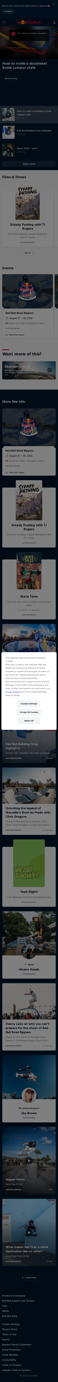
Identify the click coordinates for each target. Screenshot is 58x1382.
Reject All (29, 721)
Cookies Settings (29, 704)
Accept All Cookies (29, 712)
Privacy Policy (12, 692)
